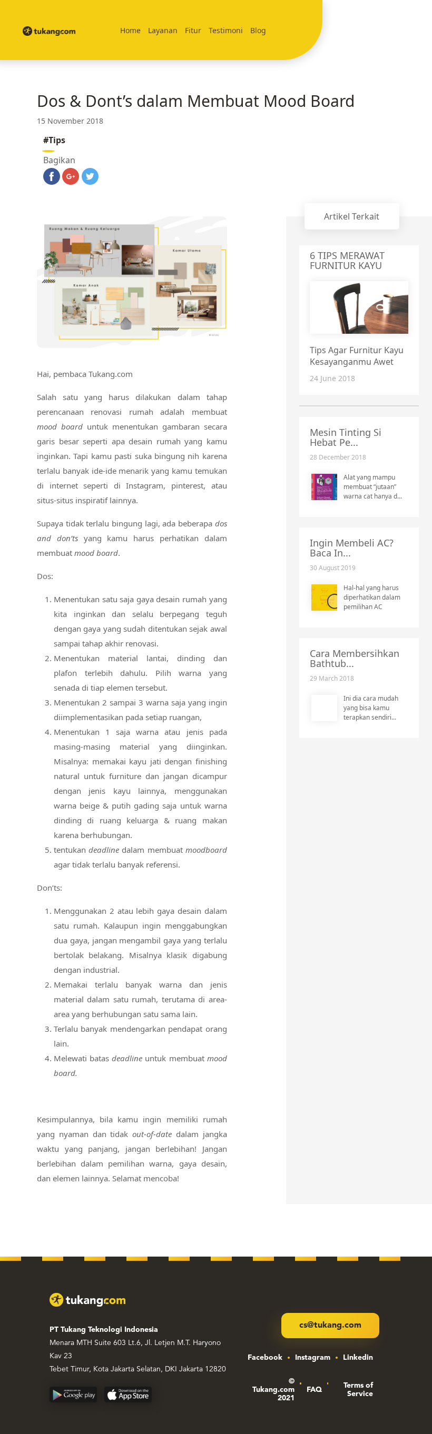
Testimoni (226, 30)
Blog (258, 30)
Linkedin (358, 1357)
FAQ (314, 1389)
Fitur (193, 30)
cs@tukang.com (330, 1325)
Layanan (163, 30)
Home (130, 30)
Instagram (312, 1357)
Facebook (265, 1357)
